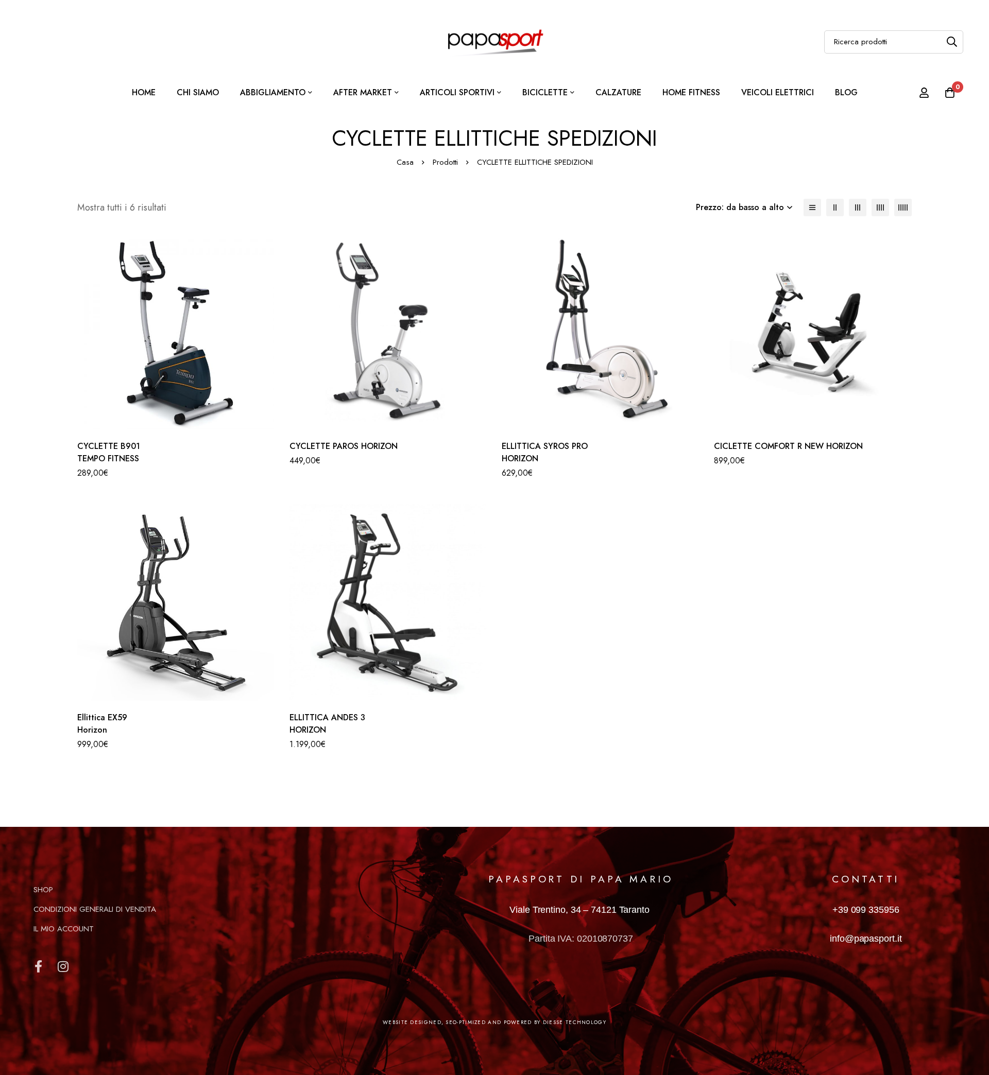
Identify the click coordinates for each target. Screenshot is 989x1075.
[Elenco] (812, 207)
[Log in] (924, 92)
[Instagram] (62, 966)
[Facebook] (38, 966)
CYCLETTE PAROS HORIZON (343, 446)
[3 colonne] (857, 207)
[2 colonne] (835, 207)
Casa (405, 162)
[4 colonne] (880, 207)
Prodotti (445, 162)
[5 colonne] (903, 207)
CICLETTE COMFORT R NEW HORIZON (788, 446)
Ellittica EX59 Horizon (102, 724)
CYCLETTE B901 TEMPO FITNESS (108, 452)
